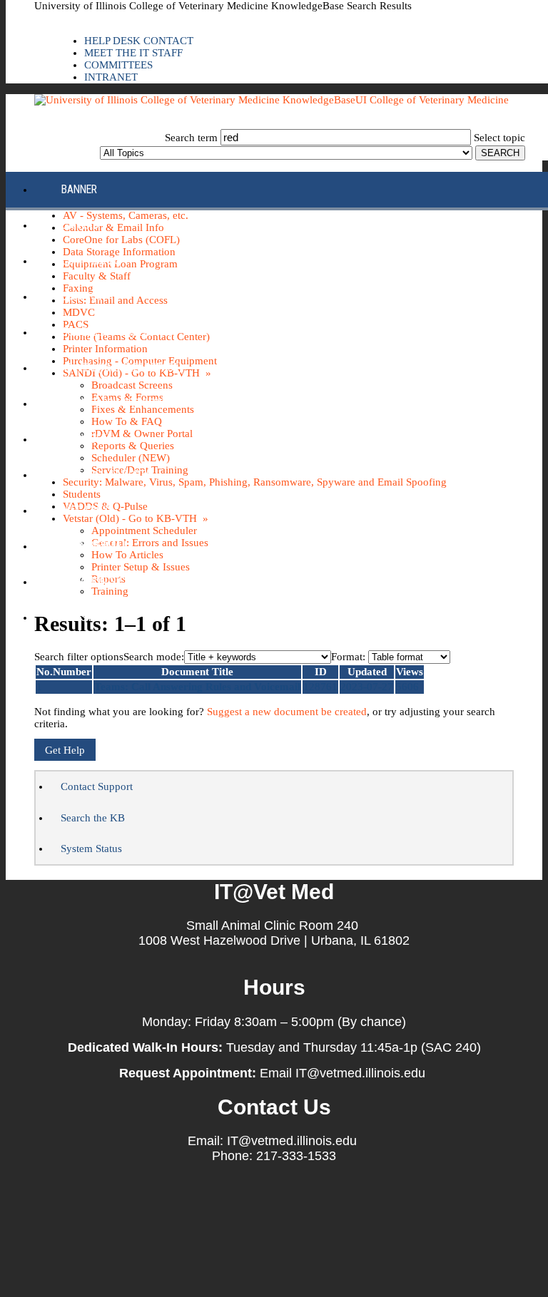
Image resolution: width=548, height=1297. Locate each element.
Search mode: (153, 656)
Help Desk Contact (138, 40)
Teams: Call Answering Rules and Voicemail (197, 686)
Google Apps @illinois (117, 332)
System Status (91, 848)
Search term (191, 137)
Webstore (85, 617)
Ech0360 (81, 296)
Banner (79, 189)
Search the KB (93, 818)
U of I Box (85, 510)
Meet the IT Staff (133, 52)
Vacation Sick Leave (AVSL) (127, 581)
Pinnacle (83, 439)
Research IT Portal (108, 474)
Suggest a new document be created (287, 711)
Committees (118, 65)
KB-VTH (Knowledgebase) (121, 367)
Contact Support (97, 786)
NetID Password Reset (115, 403)
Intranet (111, 77)
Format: (348, 656)
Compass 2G (91, 260)
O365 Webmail (95, 546)
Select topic (499, 137)
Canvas (79, 225)
